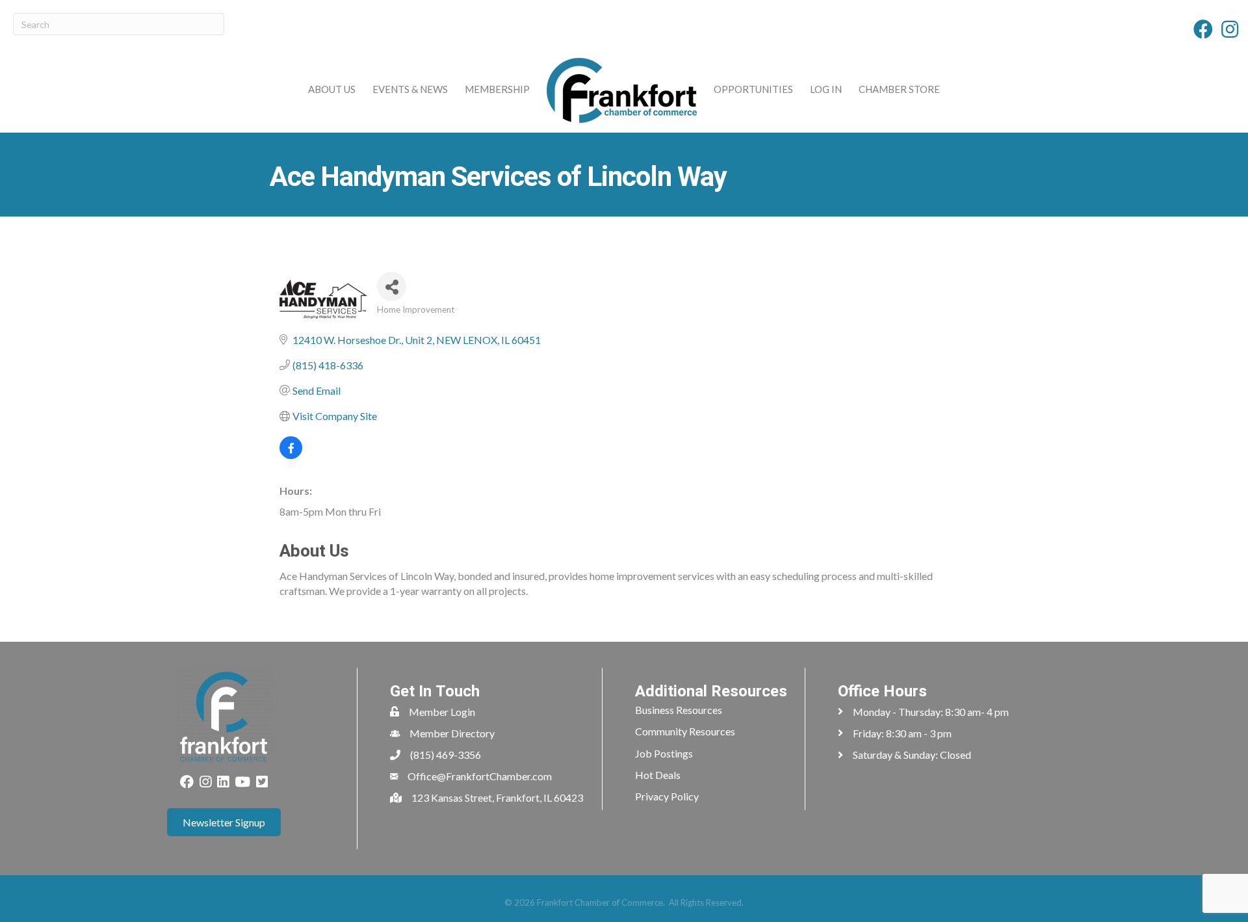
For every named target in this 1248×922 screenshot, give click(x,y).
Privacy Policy (667, 796)
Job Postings (664, 753)
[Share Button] (391, 286)
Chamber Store (899, 89)
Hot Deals (658, 775)
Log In (826, 89)
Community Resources (685, 731)
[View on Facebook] (291, 455)
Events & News (410, 89)
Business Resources (678, 710)
